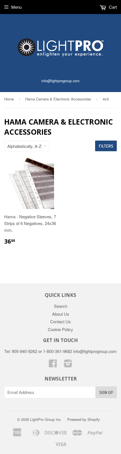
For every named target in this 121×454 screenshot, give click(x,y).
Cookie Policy (60, 329)
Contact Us (60, 321)
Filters (106, 146)
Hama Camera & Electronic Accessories (58, 99)
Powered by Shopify (83, 419)
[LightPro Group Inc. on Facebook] (53, 365)
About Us (60, 314)
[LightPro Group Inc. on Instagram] (68, 365)
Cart (112, 7)
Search (60, 306)
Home (9, 99)
